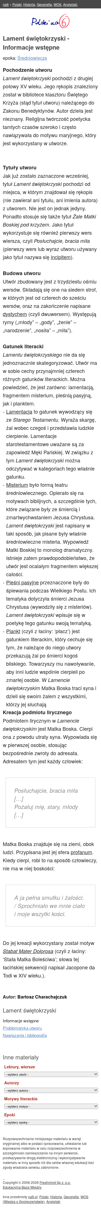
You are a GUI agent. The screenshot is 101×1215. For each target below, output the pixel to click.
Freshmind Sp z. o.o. (55, 1182)
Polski (17, 4)
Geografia (44, 4)
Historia (29, 4)
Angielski (70, 4)
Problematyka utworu (22, 1028)
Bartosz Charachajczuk (42, 996)
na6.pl (33, 1196)
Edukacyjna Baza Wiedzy (22, 1187)
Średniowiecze (32, 58)
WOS (57, 4)
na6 (6, 4)
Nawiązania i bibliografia (25, 1035)
